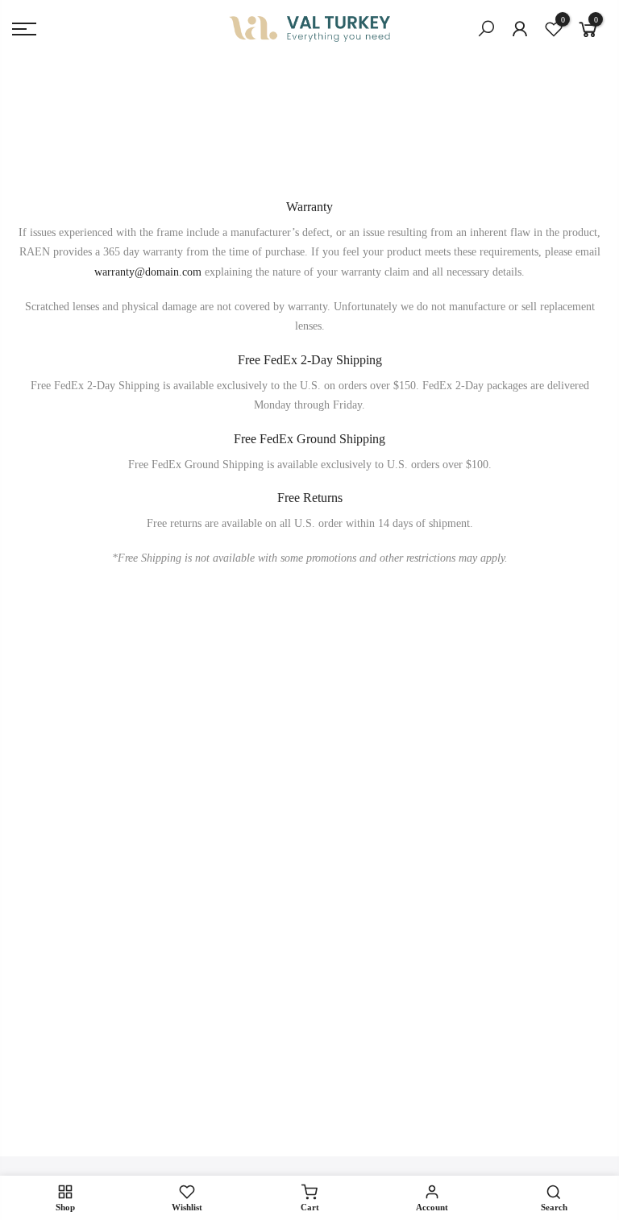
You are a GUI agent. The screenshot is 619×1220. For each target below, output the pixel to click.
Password (138, 896)
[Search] (486, 29)
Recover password (226, 1047)
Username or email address (177, 823)
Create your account (230, 1067)
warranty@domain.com (147, 272)
